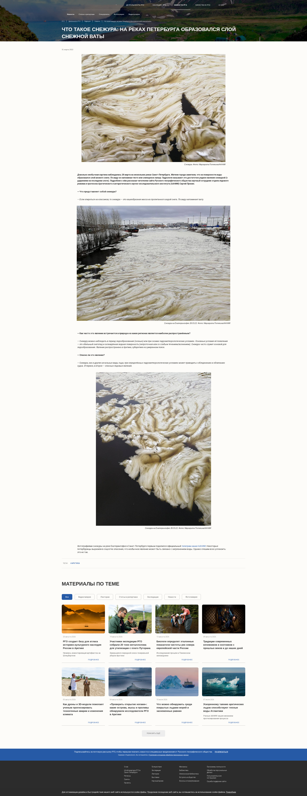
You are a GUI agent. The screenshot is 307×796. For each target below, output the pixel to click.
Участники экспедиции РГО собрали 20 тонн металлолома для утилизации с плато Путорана (130, 644)
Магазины (183, 767)
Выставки (155, 777)
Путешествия (157, 767)
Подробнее (93, 660)
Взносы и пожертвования (189, 781)
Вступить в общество (187, 777)
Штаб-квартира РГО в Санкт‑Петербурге (132, 771)
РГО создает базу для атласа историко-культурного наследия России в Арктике (82, 644)
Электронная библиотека (189, 774)
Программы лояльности (216, 767)
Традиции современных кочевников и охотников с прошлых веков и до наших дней (223, 644)
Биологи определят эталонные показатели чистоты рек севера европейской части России (175, 644)
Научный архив (157, 781)
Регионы (127, 776)
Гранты (127, 779)
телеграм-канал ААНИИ (194, 546)
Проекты (127, 783)
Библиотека (183, 770)
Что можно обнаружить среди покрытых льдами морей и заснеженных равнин (174, 707)
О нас (126, 767)
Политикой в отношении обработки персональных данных (169, 755)
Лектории (155, 774)
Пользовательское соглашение (214, 777)
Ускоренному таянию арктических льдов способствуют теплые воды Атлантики (223, 707)
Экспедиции (156, 770)
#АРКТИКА (75, 563)
